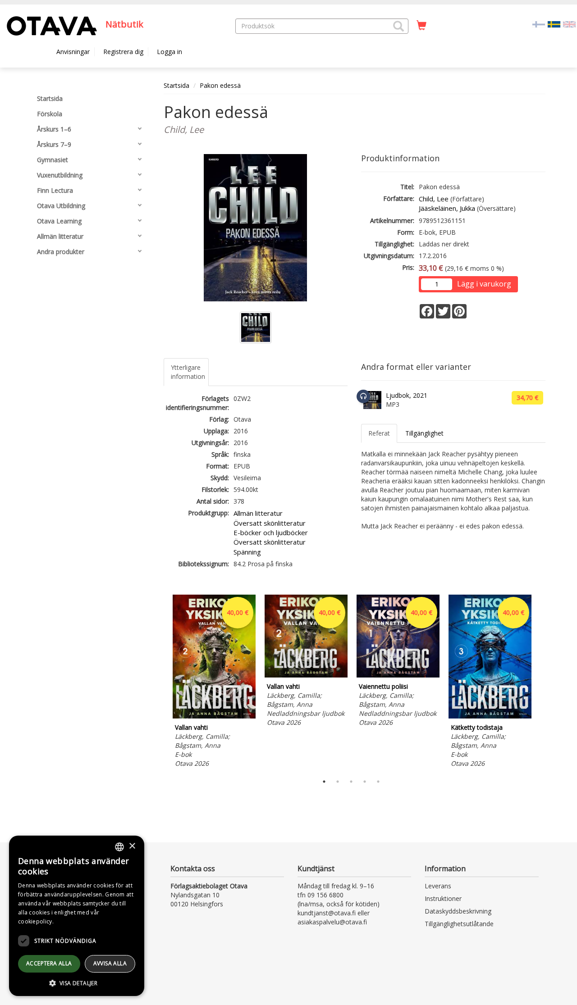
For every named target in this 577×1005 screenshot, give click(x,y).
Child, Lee (434, 198)
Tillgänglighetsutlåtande (459, 923)
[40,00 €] (214, 716)
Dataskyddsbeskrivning (458, 911)
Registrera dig (123, 51)
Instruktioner (443, 898)
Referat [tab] (379, 433)
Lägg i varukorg (484, 284)
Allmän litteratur (258, 513)
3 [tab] (351, 781)
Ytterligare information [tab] (188, 372)
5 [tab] (378, 781)
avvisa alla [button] (110, 963)
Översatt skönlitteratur (270, 523)
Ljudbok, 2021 (406, 395)
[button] (398, 26)
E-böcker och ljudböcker (271, 532)
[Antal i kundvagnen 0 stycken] (421, 25)
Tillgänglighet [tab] (424, 433)
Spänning (247, 551)
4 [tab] (364, 781)
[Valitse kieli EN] (569, 23)
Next (540, 682)
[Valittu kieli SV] (554, 23)
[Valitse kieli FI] (538, 23)
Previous (161, 682)
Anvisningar (73, 51)
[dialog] (76, 916)
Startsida (176, 85)
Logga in (169, 51)
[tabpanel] (214, 682)
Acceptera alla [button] (49, 963)
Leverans (438, 886)
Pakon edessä (220, 85)
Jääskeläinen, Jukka (447, 208)
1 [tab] (324, 781)
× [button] (131, 846)
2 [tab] (337, 781)
